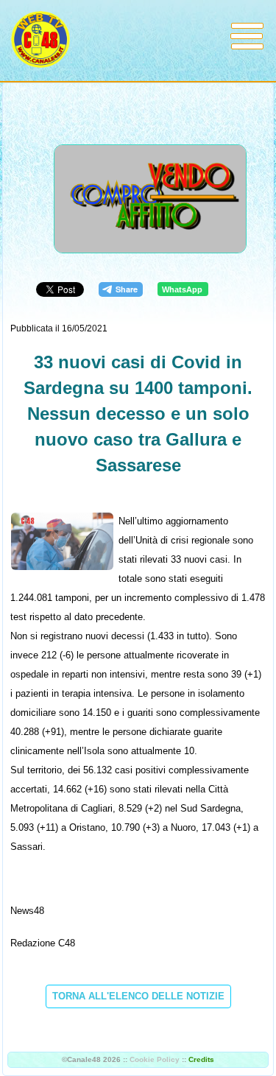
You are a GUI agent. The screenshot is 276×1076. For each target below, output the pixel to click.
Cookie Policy (155, 1059)
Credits (201, 1059)
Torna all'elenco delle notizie (138, 996)
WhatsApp (182, 289)
